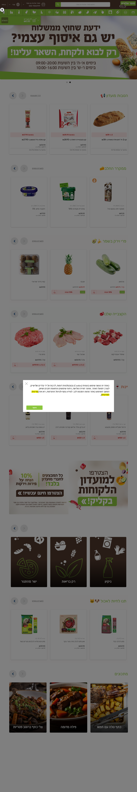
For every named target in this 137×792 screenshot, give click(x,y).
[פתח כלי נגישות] (2, 10)
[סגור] (26, 384)
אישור (34, 407)
